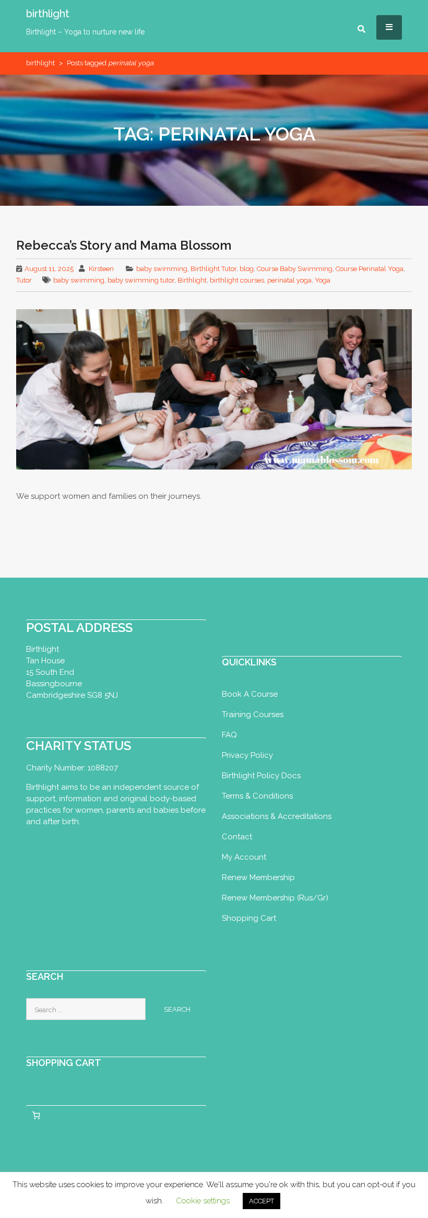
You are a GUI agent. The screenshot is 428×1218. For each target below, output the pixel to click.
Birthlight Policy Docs (261, 775)
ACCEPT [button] (261, 1201)
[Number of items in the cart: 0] (36, 1115)
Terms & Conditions (257, 796)
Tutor (24, 280)
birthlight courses (237, 280)
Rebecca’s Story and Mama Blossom (123, 245)
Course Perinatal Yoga (369, 269)
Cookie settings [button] (203, 1200)
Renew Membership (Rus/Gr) (275, 898)
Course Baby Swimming (294, 269)
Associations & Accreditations (276, 816)
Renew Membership (258, 877)
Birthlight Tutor (213, 269)
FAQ (229, 735)
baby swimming (161, 269)
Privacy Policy (247, 755)
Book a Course (250, 694)
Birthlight (192, 280)
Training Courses (252, 714)
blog (247, 269)
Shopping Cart (249, 918)
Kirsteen (101, 269)
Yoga (322, 280)
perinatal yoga (289, 280)
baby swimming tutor (141, 280)
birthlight (47, 13)
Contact (237, 836)
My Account (244, 857)
